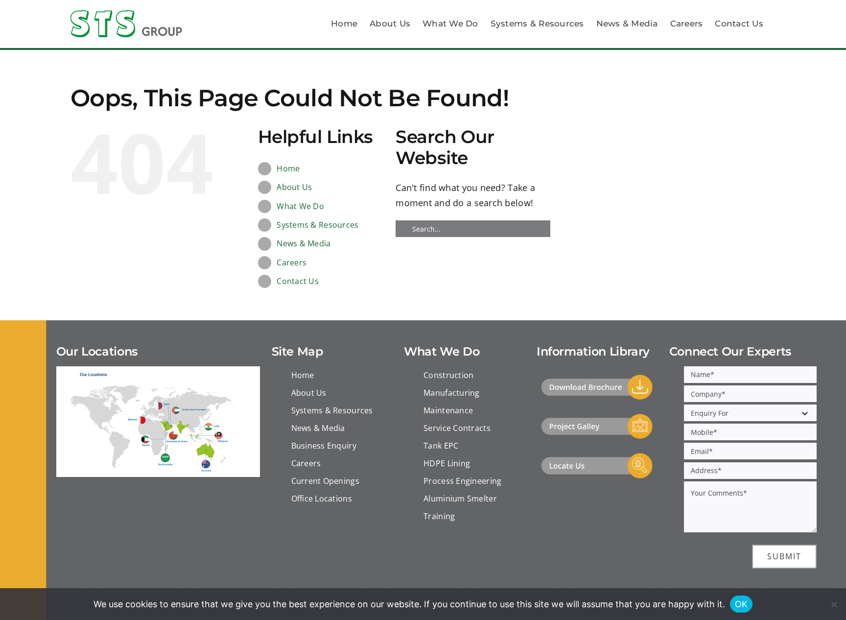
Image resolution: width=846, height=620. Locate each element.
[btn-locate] (597, 456)
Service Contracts (457, 428)
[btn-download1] (597, 378)
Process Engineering (462, 481)
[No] (834, 604)
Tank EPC (440, 445)
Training (439, 516)
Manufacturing (451, 392)
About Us (294, 187)
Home (288, 168)
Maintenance (448, 410)
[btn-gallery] (597, 417)
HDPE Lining (446, 463)
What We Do (300, 206)
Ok (741, 604)
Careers (291, 262)
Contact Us (298, 281)
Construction (448, 375)
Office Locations (321, 498)
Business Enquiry (323, 445)
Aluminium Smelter (460, 498)
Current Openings (325, 481)
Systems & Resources (317, 224)
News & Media (303, 243)
